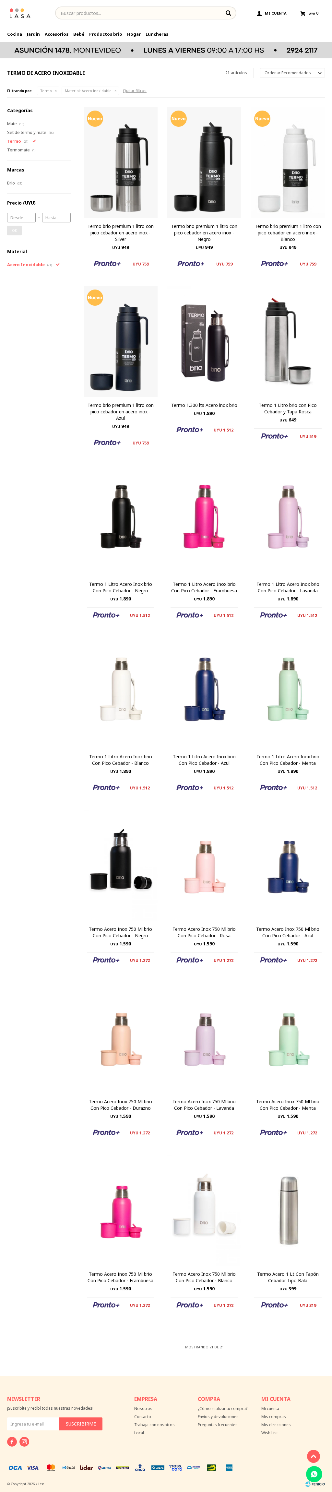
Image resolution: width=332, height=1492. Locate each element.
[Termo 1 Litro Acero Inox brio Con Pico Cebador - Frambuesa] (204, 520)
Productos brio (105, 34)
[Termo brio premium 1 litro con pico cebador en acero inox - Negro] (204, 162)
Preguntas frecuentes (218, 1424)
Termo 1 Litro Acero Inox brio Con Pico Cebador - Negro (120, 587)
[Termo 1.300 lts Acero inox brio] (204, 341)
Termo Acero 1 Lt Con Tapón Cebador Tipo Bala (288, 1277)
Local (139, 1433)
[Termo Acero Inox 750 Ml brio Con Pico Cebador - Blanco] (204, 1210)
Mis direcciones (276, 1424)
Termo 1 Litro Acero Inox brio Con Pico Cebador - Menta (287, 759)
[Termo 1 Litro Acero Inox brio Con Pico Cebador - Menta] (288, 693)
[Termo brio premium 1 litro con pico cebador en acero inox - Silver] (121, 162)
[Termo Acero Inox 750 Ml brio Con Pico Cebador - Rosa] (204, 865)
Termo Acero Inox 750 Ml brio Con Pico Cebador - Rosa (204, 932)
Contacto (142, 1416)
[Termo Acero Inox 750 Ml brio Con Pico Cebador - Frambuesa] (121, 1210)
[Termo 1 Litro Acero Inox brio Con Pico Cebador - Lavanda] (288, 520)
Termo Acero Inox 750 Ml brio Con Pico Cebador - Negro (120, 932)
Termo (46, 90)
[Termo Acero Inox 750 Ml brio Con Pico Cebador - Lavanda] (204, 1038)
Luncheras (157, 34)
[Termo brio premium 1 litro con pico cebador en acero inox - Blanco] (288, 162)
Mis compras (273, 1416)
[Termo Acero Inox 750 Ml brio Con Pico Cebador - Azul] (288, 865)
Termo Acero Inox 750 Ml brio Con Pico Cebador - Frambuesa (120, 1277)
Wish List (269, 1433)
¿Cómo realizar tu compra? (222, 1408)
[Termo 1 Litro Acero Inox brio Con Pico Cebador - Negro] (121, 520)
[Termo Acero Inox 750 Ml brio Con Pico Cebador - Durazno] (121, 1038)
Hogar (134, 34)
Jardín (33, 34)
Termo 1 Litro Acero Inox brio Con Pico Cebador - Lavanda (287, 587)
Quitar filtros (135, 90)
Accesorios (56, 34)
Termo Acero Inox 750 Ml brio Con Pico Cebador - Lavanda (204, 1104)
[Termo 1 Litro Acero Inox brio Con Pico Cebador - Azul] (204, 693)
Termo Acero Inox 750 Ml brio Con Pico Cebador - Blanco (204, 1277)
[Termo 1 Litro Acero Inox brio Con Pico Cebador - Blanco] (121, 693)
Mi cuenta (270, 1408)
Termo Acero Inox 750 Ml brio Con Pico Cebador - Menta (287, 1104)
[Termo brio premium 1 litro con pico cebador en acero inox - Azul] (121, 341)
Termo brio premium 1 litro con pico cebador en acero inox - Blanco (288, 232)
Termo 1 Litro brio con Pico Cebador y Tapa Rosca (288, 408)
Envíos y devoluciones (218, 1416)
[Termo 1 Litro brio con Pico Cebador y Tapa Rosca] (288, 341)
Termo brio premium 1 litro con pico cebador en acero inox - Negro (204, 232)
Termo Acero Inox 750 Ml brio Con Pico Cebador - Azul (287, 932)
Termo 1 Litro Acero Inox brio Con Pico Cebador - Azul (204, 759)
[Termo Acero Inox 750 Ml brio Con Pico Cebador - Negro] (121, 865)
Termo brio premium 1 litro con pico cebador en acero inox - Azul (121, 411)
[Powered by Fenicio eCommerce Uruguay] (315, 1484)
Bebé (78, 34)
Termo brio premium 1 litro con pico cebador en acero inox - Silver (121, 232)
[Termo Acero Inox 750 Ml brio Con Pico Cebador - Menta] (288, 1038)
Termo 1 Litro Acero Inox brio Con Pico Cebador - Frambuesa (204, 587)
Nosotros (143, 1408)
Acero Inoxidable (88, 90)
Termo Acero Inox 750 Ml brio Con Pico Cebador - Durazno (120, 1104)
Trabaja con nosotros (154, 1424)
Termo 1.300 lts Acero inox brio (204, 405)
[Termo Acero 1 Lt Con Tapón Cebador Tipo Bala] (288, 1210)
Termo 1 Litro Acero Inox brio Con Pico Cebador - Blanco (120, 759)
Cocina (14, 34)
